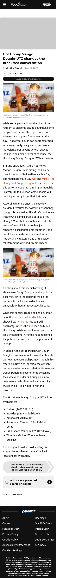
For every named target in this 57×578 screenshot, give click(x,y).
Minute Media (17, 558)
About (5, 517)
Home (6, 495)
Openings (40, 517)
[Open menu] (4, 4)
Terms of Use (42, 534)
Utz (34, 178)
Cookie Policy (10, 539)
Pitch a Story (42, 528)
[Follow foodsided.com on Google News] (49, 482)
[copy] (21, 73)
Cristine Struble (14, 68)
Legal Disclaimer (44, 539)
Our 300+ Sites (43, 523)
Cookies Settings (12, 550)
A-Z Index (40, 544)
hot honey (22, 321)
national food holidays (31, 317)
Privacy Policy (10, 534)
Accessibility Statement (16, 544)
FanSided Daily (11, 528)
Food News (17, 495)
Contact (7, 523)
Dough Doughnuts (27, 183)
